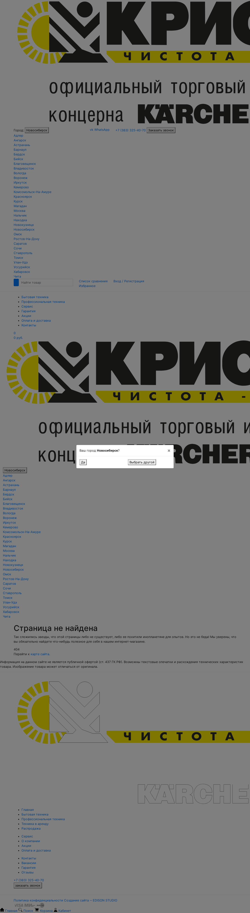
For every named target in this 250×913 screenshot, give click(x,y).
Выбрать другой (141, 462)
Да (83, 462)
